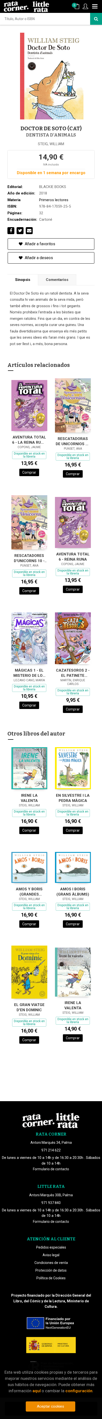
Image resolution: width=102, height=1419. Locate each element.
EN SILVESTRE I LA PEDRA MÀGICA (73, 798)
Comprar (29, 472)
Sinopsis (22, 279)
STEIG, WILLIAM (51, 144)
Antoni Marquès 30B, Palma (51, 1195)
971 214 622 (51, 1150)
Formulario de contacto (51, 1169)
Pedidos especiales (51, 1247)
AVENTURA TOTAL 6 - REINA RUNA (73, 557)
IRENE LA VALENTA (29, 798)
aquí (36, 1390)
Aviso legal (51, 1255)
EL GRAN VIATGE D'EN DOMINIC (29, 1007)
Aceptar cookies (50, 1406)
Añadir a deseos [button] (38, 257)
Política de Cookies (51, 1278)
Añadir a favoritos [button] (39, 244)
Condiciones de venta (51, 1263)
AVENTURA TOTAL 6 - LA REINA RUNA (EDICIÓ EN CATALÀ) (29, 440)
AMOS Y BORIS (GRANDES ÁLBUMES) (29, 892)
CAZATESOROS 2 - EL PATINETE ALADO (73, 673)
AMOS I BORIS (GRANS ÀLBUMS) (72, 892)
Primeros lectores (53, 200)
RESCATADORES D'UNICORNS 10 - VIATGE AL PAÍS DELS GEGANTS (29, 558)
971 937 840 (51, 1203)
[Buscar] (96, 19)
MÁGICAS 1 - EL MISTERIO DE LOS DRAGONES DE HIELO (29, 673)
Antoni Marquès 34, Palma (51, 1143)
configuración (78, 1390)
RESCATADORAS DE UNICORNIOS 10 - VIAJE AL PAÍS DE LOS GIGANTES (73, 441)
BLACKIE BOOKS (52, 187)
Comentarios (57, 279)
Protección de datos (51, 1270)
